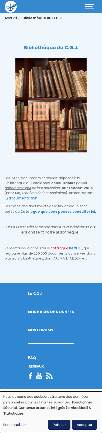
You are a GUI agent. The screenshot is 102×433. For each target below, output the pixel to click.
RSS (49, 375)
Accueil (11, 18)
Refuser (59, 424)
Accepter (84, 424)
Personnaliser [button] (14, 424)
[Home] (11, 7)
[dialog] (51, 412)
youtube (39, 375)
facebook (32, 375)
